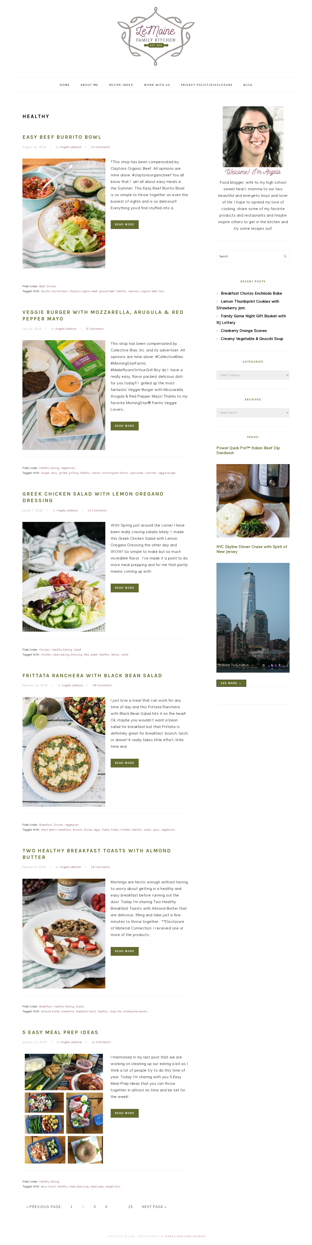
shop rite (115, 1011)
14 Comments (100, 147)
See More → (231, 683)
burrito (45, 291)
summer (150, 473)
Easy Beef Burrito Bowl (62, 137)
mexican (134, 291)
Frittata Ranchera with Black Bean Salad (92, 675)
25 (130, 1207)
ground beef (107, 291)
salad (124, 654)
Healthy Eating (49, 468)
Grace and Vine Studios (185, 1236)
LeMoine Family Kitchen (156, 37)
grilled (63, 473)
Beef (42, 286)
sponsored (136, 473)
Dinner (51, 286)
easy (54, 473)
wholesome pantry (135, 1011)
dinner (88, 829)
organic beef (149, 291)
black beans (49, 829)
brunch (77, 829)
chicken (46, 654)
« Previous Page (44, 1207)
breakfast (64, 829)
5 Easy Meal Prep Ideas (60, 1032)
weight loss (113, 1186)
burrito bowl (60, 291)
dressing (76, 654)
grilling (73, 473)
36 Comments (102, 685)
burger (45, 473)
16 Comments (100, 867)
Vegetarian (68, 468)
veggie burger (167, 473)
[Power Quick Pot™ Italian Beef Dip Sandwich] (253, 501)
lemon (115, 654)
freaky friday (110, 829)
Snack (80, 1006)
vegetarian (168, 829)
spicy (156, 829)
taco (161, 291)
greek (94, 654)
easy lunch (48, 1186)
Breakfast (45, 825)
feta (86, 654)
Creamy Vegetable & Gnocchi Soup (252, 338)
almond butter (50, 1011)
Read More (124, 224)
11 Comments (101, 1042)
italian (96, 473)
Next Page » (154, 1207)
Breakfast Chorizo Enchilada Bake (251, 293)
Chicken (44, 649)
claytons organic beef (83, 291)
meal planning (79, 1186)
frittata (125, 829)
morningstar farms (115, 473)
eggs (97, 829)
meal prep (97, 1186)
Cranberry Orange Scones (244, 330)
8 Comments (95, 328)
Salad (77, 649)
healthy (121, 291)
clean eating (61, 654)
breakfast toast (86, 1011)
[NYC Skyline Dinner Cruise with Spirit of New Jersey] (253, 619)
